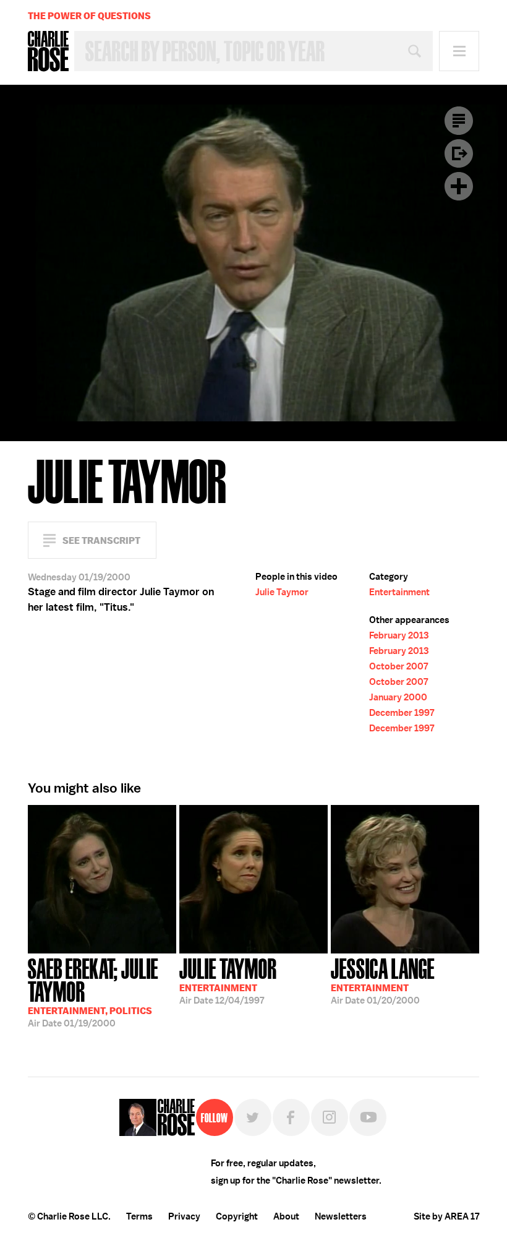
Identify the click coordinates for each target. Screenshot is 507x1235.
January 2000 (398, 697)
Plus (459, 186)
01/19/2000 (93, 991)
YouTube (367, 1117)
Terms (139, 1216)
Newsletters (341, 1216)
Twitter (252, 1117)
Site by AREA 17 (446, 1216)
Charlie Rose (48, 51)
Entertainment (399, 592)
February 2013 (398, 635)
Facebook (291, 1117)
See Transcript (101, 540)
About (286, 1216)
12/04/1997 (228, 980)
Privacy (184, 1216)
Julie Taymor (282, 592)
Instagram (329, 1117)
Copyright (237, 1216)
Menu (459, 51)
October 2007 (398, 666)
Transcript (459, 120)
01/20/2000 (383, 980)
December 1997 (401, 713)
